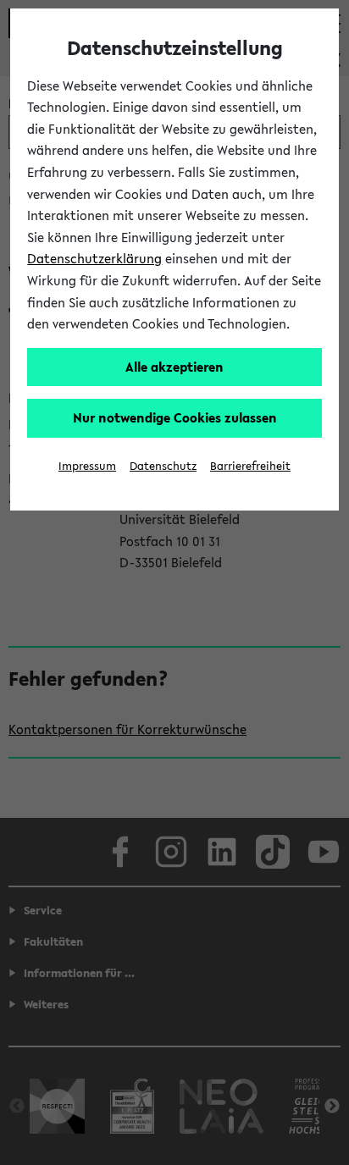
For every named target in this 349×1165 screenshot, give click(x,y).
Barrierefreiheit (250, 466)
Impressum (87, 466)
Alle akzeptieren (174, 366)
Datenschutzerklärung (94, 258)
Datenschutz (163, 466)
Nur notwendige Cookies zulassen (175, 417)
